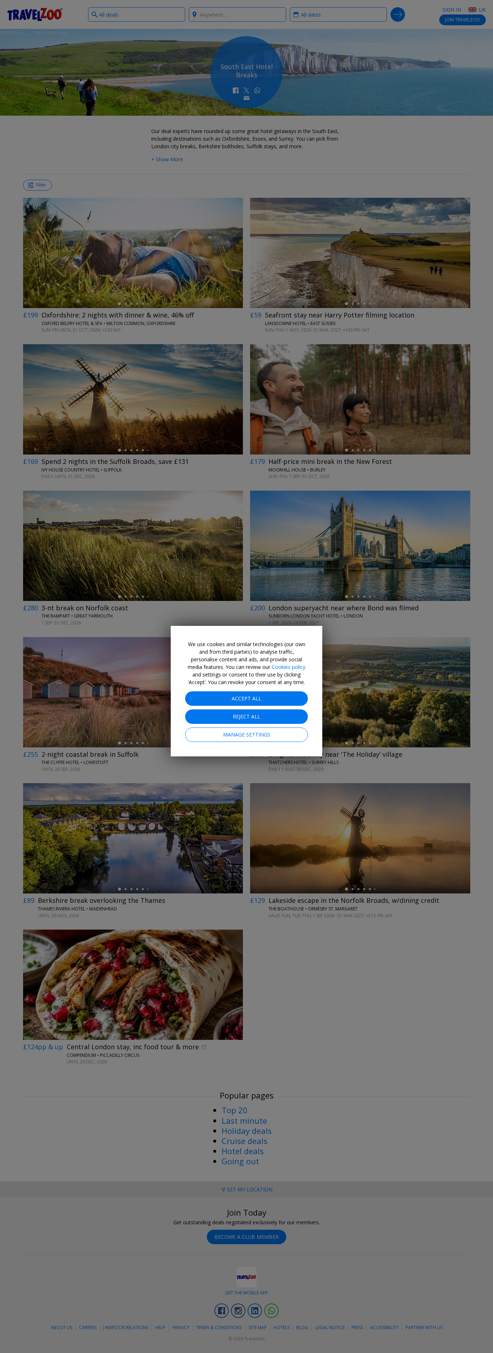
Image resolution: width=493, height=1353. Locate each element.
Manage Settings (246, 734)
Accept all (246, 698)
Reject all (246, 716)
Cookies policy (288, 666)
